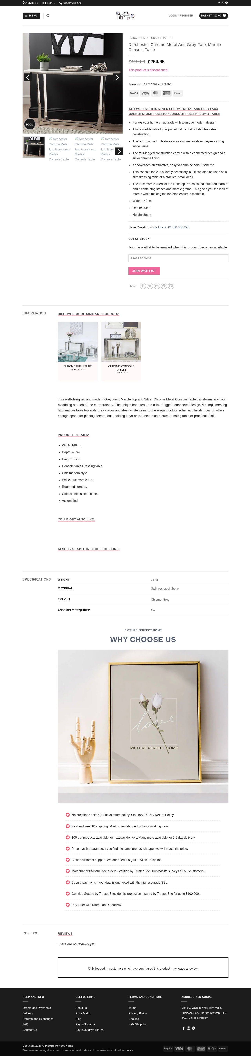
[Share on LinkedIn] (171, 286)
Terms (132, 1007)
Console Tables (160, 38)
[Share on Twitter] (150, 286)
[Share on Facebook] (143, 286)
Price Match (83, 1013)
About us (81, 1007)
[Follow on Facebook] (219, 3)
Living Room (137, 38)
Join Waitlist (144, 271)
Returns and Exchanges (38, 1018)
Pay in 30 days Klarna (89, 1029)
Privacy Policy (137, 1013)
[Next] (117, 77)
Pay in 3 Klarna (85, 1024)
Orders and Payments (37, 1007)
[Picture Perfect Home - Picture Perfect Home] (125, 15)
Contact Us (30, 1029)
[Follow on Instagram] (223, 3)
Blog (78, 1018)
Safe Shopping (137, 1024)
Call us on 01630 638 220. (171, 227)
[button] (31, 16)
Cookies (133, 1018)
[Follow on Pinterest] (226, 3)
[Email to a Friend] (157, 286)
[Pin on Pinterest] (164, 286)
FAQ (25, 1024)
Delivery (28, 1013)
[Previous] (28, 77)
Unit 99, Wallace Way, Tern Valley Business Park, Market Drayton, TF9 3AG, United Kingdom (203, 1012)
